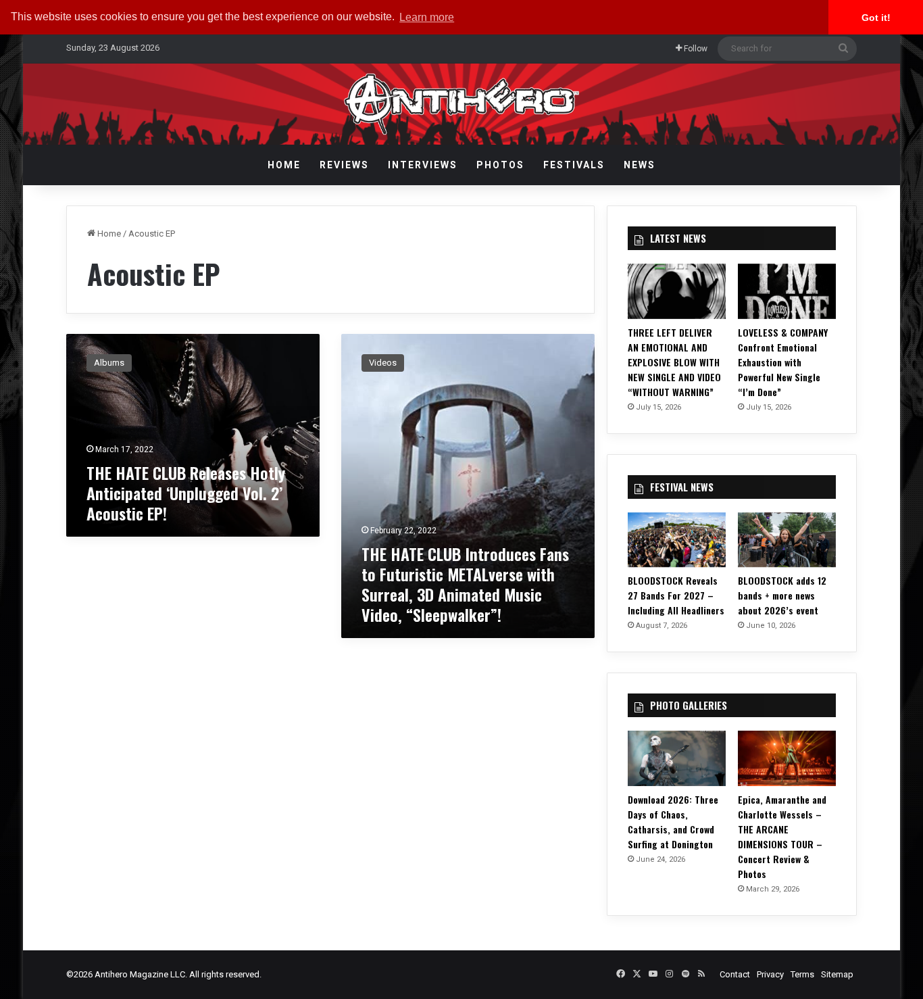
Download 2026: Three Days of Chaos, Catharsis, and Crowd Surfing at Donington (673, 821)
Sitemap (837, 974)
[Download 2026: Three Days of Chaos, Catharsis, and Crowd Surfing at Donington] (677, 758)
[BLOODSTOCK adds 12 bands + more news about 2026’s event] (787, 540)
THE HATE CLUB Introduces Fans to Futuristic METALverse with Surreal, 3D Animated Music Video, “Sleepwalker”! (465, 584)
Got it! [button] (876, 17)
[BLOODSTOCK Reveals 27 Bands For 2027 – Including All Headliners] (677, 540)
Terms (802, 974)
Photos (500, 165)
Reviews (344, 165)
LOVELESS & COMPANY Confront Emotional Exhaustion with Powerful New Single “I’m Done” (783, 362)
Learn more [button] (426, 17)
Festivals (574, 165)
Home (284, 165)
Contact (735, 974)
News (639, 165)
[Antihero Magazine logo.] (462, 104)
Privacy (770, 974)
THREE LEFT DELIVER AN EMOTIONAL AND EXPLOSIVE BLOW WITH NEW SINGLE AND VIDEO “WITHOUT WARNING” (674, 362)
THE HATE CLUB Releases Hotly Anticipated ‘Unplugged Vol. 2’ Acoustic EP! (185, 492)
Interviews (422, 165)
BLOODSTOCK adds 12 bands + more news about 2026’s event (782, 595)
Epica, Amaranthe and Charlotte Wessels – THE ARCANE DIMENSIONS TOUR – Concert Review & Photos (782, 836)
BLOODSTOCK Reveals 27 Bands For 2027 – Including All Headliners (676, 595)
